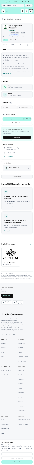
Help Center (21, 343)
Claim (5, 39)
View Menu (17, 137)
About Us (3, 343)
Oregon (20, 401)
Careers (3, 347)
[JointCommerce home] (7, 11)
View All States (22, 410)
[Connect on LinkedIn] (13, 334)
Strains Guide (5, 424)
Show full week (16, 123)
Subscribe (28, 5)
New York (21, 392)
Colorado (20, 379)
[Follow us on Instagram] (10, 334)
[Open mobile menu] (3, 11)
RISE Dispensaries (14, 34)
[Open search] (22, 11)
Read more (6, 73)
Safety (20, 352)
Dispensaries (12, 18)
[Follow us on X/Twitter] (2, 334)
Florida (20, 397)
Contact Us (21, 347)
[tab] (5, 45)
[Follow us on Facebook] (6, 334)
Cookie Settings (5, 375)
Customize (17, 454)
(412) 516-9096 (17, 36)
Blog (2, 419)
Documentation (5, 428)
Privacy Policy (22, 361)
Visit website (10, 156)
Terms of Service (23, 356)
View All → (30, 244)
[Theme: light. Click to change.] (26, 11)
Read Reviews (17, 176)
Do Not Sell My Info (6, 370)
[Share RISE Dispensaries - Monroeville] (15, 40)
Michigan (20, 383)
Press (2, 352)
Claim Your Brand (23, 424)
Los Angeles (21, 374)
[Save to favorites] (11, 40)
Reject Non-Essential (17, 458)
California (21, 370)
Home (4, 18)
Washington (21, 406)
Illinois (20, 388)
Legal (2, 356)
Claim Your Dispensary (24, 419)
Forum (3, 433)
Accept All (17, 462)
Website (25, 36)
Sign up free (6, 295)
